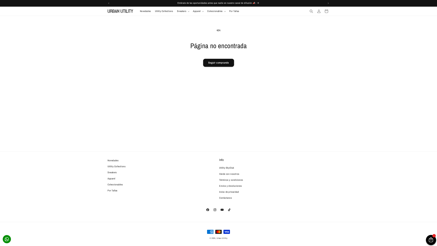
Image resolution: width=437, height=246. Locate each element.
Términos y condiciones (231, 179)
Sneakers (112, 172)
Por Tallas (112, 190)
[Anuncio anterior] (108, 3)
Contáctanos (225, 197)
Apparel (111, 178)
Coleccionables (115, 184)
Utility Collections (116, 166)
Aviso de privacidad (229, 191)
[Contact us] (7, 239)
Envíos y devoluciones (230, 185)
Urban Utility (222, 238)
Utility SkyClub (226, 167)
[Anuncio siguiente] (328, 3)
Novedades (113, 160)
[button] (183, 11)
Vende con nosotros (229, 173)
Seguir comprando (218, 62)
